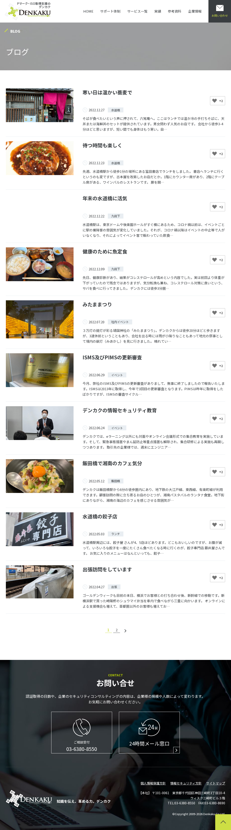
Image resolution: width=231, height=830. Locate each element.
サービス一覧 (137, 11)
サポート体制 (110, 11)
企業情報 (195, 11)
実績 (157, 11)
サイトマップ (215, 783)
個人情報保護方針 (153, 783)
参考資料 (174, 11)
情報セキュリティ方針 (186, 783)
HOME (88, 11)
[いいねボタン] (214, 100)
